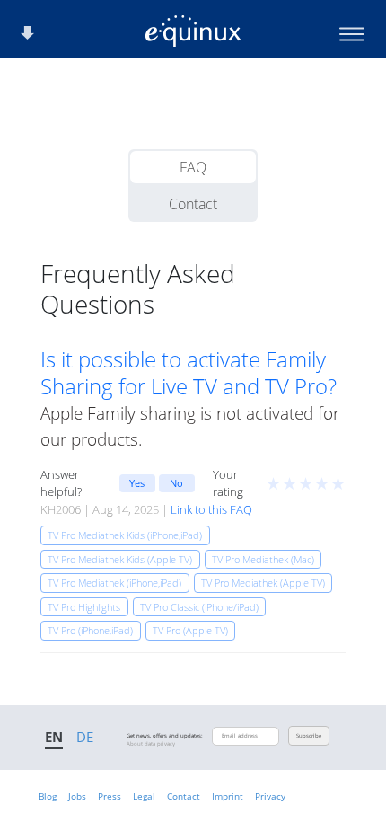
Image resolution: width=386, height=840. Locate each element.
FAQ (193, 167)
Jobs (77, 796)
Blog (48, 796)
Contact (193, 204)
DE (84, 737)
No (176, 483)
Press (109, 796)
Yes (137, 483)
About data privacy (151, 743)
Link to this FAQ (211, 509)
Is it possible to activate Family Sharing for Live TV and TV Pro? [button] (188, 373)
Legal (144, 796)
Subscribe (308, 735)
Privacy (270, 796)
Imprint (227, 796)
